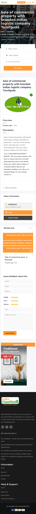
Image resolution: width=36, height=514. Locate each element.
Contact (3, 479)
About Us (4, 472)
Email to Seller (13, 218)
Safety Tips (4, 492)
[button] (29, 228)
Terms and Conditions (7, 499)
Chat (10, 212)
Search (19, 68)
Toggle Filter (18, 345)
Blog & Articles (5, 475)
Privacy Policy (5, 495)
